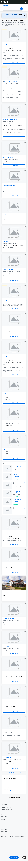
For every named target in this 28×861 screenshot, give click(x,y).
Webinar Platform (4, 816)
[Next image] (25, 110)
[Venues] (25, 2)
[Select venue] (24, 466)
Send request (15, 796)
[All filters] (24, 8)
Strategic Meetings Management (7, 812)
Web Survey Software (5, 814)
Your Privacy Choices (5, 824)
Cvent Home (3, 819)
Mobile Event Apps (4, 811)
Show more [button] (13, 790)
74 (20, 772)
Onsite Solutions (4, 804)
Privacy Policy (3, 827)
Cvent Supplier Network (5, 802)
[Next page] (23, 772)
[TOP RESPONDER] (3, 81)
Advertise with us (4, 833)
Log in (6, 14)
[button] (13, 50)
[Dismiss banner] (24, 15)
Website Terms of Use (5, 831)
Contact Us (3, 821)
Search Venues (6, 5)
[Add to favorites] (25, 29)
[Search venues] (21, 8)
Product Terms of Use (5, 829)
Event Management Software (6, 807)
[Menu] (1, 2)
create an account (13, 14)
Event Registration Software (6, 809)
